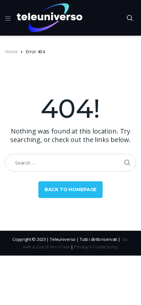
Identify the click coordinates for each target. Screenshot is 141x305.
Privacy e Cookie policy (96, 247)
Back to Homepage (71, 189)
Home (11, 51)
